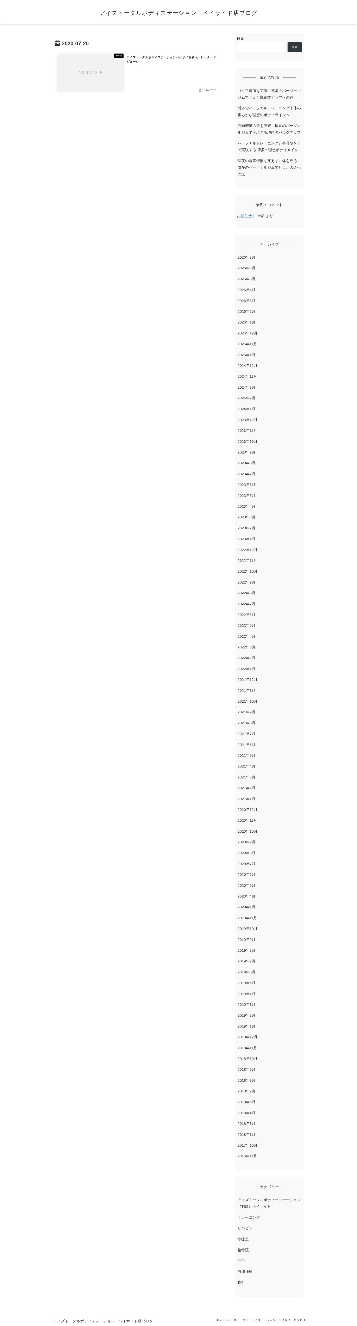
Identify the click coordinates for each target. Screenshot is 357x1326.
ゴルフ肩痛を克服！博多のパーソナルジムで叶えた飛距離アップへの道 (269, 94)
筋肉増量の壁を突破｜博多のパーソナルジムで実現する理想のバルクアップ (269, 129)
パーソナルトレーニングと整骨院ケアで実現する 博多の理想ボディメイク (269, 146)
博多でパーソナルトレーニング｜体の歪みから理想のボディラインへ (269, 111)
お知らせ (244, 216)
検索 (240, 39)
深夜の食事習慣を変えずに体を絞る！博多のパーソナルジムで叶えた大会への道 (269, 167)
